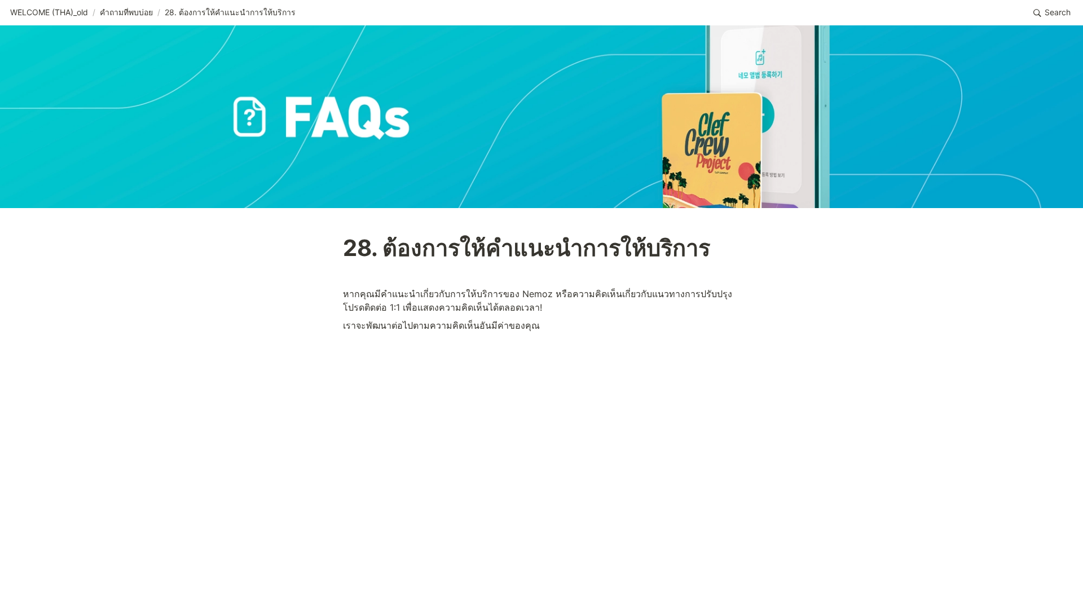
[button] (49, 13)
